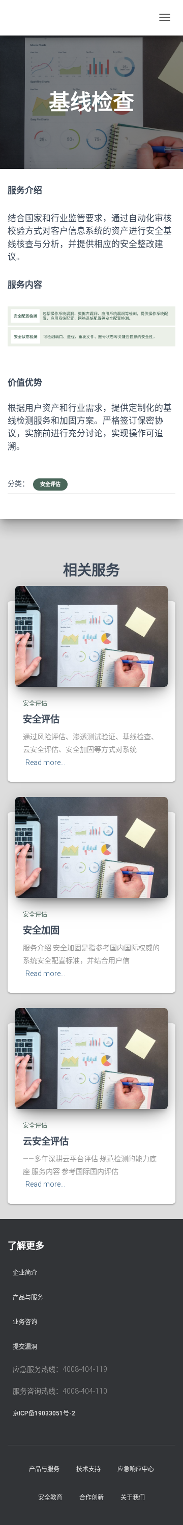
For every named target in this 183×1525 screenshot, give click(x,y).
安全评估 (50, 484)
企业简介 (25, 1272)
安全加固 (41, 930)
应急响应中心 (135, 1469)
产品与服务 (28, 1297)
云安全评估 (46, 1141)
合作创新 (91, 1497)
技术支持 (88, 1469)
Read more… (45, 762)
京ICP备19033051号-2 (44, 1413)
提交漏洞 (25, 1346)
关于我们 (132, 1497)
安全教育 (50, 1497)
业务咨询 (25, 1322)
